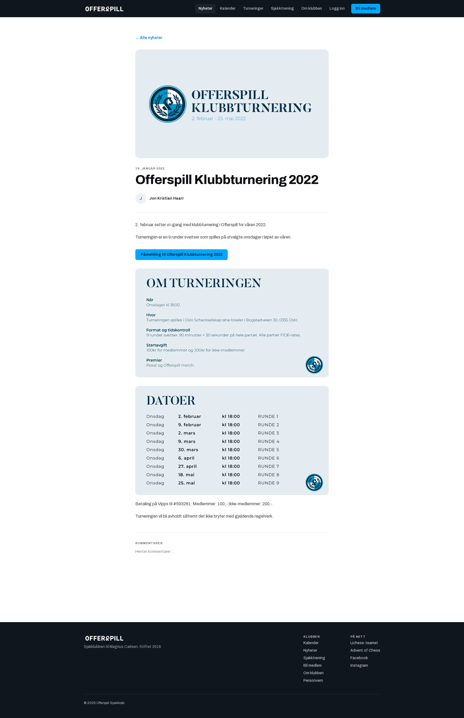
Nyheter (205, 8)
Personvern (313, 681)
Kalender (227, 8)
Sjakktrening (282, 8)
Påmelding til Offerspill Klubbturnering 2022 (181, 254)
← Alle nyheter (149, 38)
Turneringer (253, 8)
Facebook (359, 658)
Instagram (359, 665)
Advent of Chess (365, 650)
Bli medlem (366, 8)
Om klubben (311, 8)
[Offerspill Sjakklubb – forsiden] (104, 9)
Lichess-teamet (364, 643)
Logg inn (337, 8)
